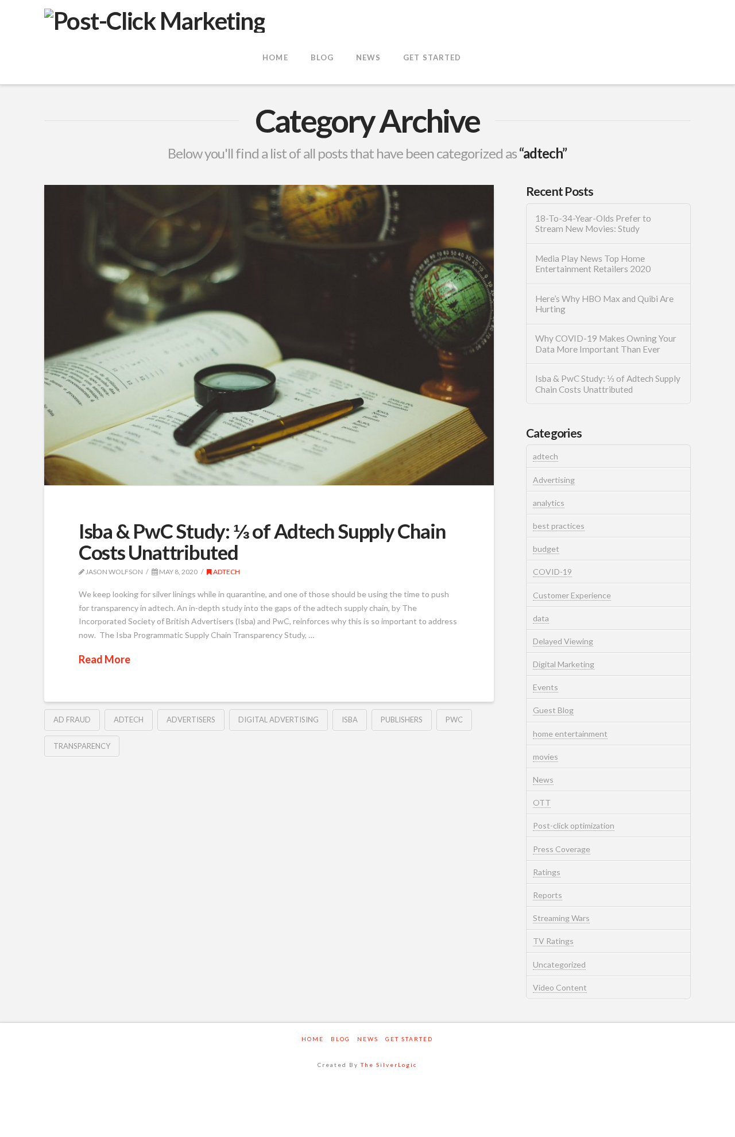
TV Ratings (553, 941)
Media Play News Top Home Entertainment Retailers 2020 (593, 263)
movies (545, 756)
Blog (340, 1038)
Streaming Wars (561, 918)
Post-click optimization (573, 825)
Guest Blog (553, 710)
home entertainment (570, 733)
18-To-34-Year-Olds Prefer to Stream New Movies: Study (593, 223)
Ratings (546, 872)
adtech (226, 571)
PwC (454, 719)
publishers (402, 719)
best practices (559, 526)
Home (312, 1038)
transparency (81, 746)
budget (546, 549)
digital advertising (278, 719)
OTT (542, 802)
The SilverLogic (389, 1064)
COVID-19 (552, 572)
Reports (547, 895)
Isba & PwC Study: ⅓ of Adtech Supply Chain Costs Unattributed (262, 541)
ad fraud (72, 719)
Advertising (554, 480)
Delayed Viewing (563, 641)
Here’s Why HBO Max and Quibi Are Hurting (604, 304)
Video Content (560, 987)
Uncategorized (559, 964)
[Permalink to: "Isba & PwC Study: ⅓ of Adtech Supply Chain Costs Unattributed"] (269, 335)
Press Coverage (561, 849)
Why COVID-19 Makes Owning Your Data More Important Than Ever (605, 343)
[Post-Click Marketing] (154, 19)
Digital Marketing (563, 664)
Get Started (409, 1038)
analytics (548, 503)
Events (545, 687)
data (541, 618)
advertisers (191, 719)
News (543, 779)
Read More (104, 659)
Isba (350, 719)
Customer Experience (572, 595)
